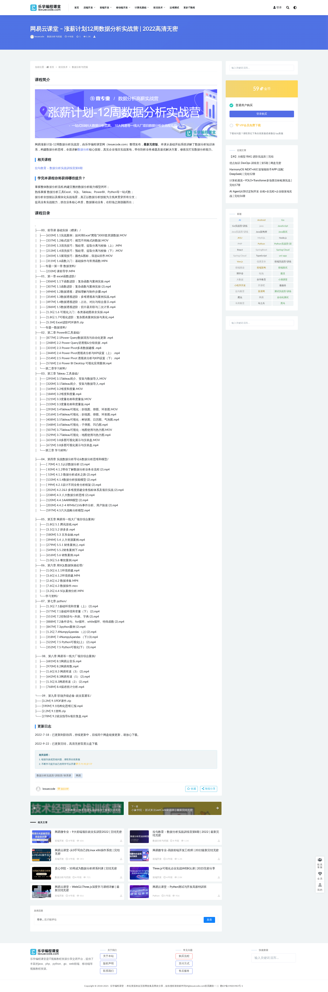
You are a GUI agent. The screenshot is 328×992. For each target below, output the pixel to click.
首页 (76, 7)
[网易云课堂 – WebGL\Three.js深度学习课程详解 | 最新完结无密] (41, 891)
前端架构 (261, 267)
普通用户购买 (244, 105)
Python (156, 896)
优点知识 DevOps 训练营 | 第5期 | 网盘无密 (255, 163)
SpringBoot (261, 250)
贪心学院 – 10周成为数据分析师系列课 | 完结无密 (86, 868)
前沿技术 (63, 67)
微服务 (282, 285)
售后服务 (184, 971)
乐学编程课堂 (117, 986)
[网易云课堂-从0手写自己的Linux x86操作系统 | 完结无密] (41, 855)
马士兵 (261, 303)
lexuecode (39, 37)
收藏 (193, 788)
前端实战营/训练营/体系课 (282, 262)
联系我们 (108, 971)
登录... (40, 919)
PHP (240, 244)
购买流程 (184, 956)
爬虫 (240, 297)
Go (282, 220)
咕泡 (261, 273)
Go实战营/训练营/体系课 (240, 227)
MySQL (261, 238)
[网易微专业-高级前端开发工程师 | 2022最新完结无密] (139, 855)
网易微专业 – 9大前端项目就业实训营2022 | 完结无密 (88, 832)
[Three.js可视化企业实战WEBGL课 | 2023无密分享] (139, 873)
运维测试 (174, 7)
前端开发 (59, 841)
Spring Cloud (282, 250)
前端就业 (239, 267)
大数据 (240, 279)
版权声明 (108, 963)
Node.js (283, 238)
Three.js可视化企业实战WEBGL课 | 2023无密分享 (184, 868)
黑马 (283, 303)
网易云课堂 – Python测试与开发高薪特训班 (180, 886)
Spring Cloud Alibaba (239, 256)
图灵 (283, 273)
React (240, 250)
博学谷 (240, 273)
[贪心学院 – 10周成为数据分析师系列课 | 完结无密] (41, 873)
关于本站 (108, 956)
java (261, 226)
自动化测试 (283, 297)
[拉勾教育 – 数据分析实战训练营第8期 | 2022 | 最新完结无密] (139, 836)
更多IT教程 (189, 7)
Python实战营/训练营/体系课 (283, 244)
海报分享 (209, 788)
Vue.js (240, 261)
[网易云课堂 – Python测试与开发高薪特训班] (139, 891)
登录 (279, 7)
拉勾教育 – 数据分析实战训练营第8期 (59, 168)
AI (240, 220)
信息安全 (261, 261)
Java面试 (282, 232)
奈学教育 (261, 279)
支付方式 (184, 963)
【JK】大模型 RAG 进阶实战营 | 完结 (251, 156)
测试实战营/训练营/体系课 (282, 292)
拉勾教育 (239, 291)
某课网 (261, 291)
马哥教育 (239, 303)
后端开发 (59, 859)
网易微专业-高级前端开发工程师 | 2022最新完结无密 (186, 850)
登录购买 (261, 114)
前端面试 (282, 267)
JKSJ (239, 238)
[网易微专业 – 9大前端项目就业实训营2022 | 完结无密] (41, 836)
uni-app (283, 256)
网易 (78, 775)
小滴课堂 (282, 279)
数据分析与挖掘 (54, 37)
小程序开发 (240, 285)
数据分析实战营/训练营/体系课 (54, 775)
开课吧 (261, 285)
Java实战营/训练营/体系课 (240, 232)
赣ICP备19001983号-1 (231, 986)
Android (261, 220)
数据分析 (83, 149)
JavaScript (283, 226)
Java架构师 (261, 232)
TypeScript (261, 256)
